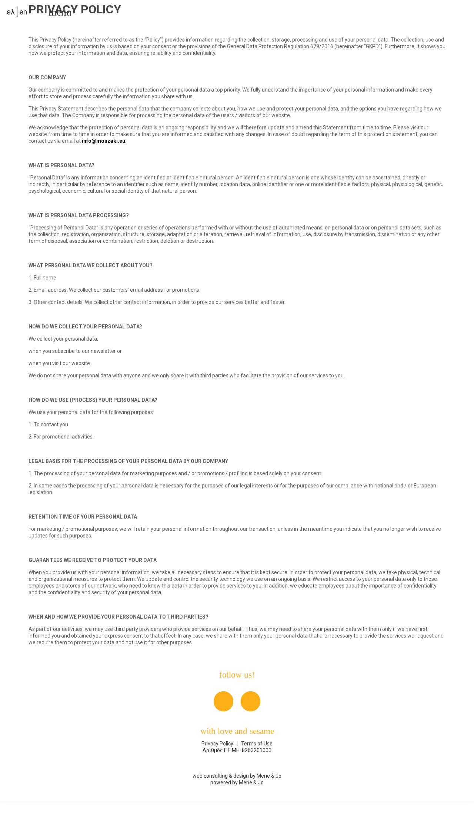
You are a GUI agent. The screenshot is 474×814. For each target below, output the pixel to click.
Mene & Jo (269, 776)
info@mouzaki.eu (103, 141)
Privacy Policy (217, 744)
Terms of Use (256, 744)
